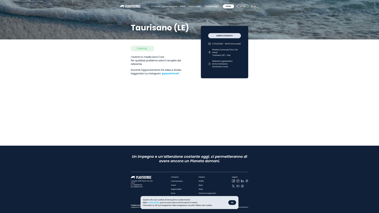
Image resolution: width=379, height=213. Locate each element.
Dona (228, 6)
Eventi (182, 6)
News (201, 185)
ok (232, 202)
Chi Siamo (155, 6)
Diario (201, 189)
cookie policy (154, 202)
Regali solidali (176, 189)
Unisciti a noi (211, 6)
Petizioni (202, 177)
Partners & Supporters (207, 193)
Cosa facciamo (170, 6)
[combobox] (255, 6)
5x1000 (201, 181)
